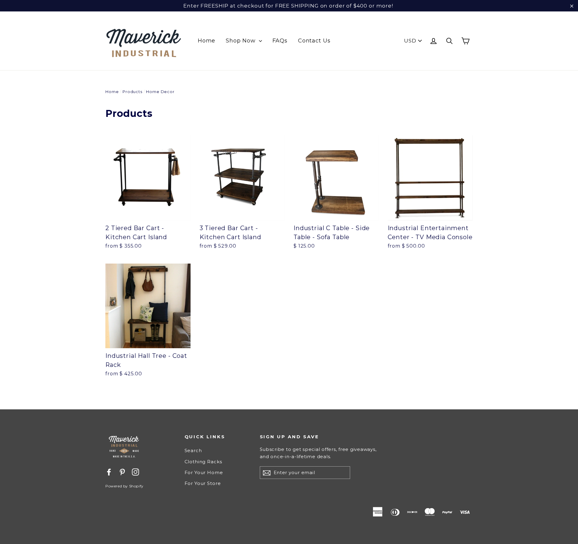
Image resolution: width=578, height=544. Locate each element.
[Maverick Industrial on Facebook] (109, 471)
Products (132, 91)
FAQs (279, 40)
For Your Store (203, 483)
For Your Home (204, 472)
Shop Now (241, 40)
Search (193, 450)
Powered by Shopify (124, 486)
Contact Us (314, 40)
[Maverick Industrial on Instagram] (135, 471)
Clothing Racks (203, 461)
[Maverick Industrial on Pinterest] (122, 471)
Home (206, 40)
